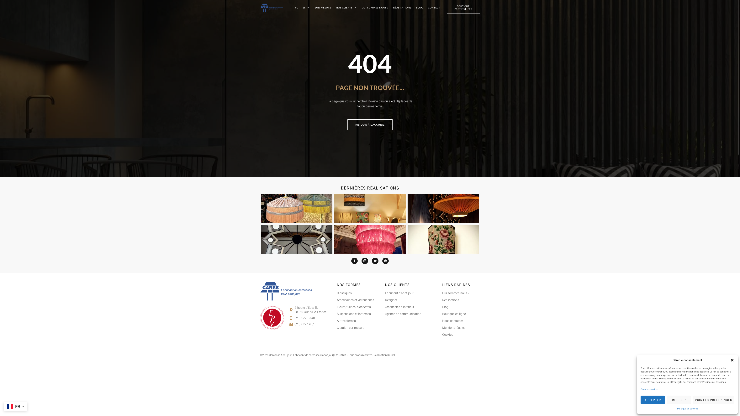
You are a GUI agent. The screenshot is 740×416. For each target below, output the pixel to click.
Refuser (679, 400)
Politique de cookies (687, 408)
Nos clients (344, 7)
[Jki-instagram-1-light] (365, 261)
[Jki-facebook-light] (354, 261)
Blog (419, 7)
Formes (300, 7)
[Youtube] (375, 261)
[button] (732, 360)
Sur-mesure (323, 7)
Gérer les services (649, 389)
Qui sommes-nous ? (375, 7)
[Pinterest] (385, 261)
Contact (434, 7)
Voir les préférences (713, 400)
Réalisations (402, 7)
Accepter (652, 400)
